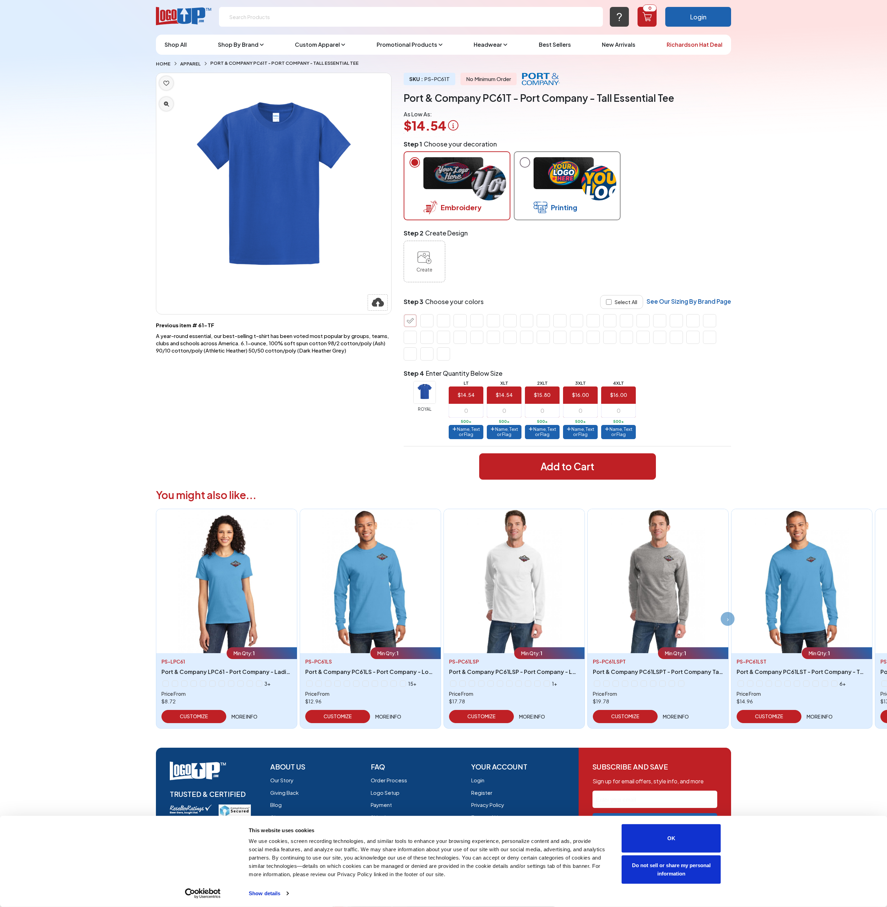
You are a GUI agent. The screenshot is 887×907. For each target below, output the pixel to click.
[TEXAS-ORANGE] (693, 320)
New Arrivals (618, 44)
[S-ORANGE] (547, 684)
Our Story (281, 780)
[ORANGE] (543, 320)
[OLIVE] (526, 320)
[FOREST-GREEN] (427, 354)
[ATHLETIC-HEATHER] (175, 684)
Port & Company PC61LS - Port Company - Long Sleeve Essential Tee (399, 671)
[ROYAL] (410, 320)
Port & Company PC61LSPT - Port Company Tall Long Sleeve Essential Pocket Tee (704, 671)
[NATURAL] (240, 684)
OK (671, 838)
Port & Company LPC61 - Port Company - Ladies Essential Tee (245, 671)
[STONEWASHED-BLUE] (659, 320)
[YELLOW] (427, 337)
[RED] (576, 320)
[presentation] (728, 619)
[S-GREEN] (537, 684)
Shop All (176, 44)
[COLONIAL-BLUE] (593, 337)
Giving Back (284, 792)
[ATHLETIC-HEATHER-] (477, 337)
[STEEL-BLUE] (643, 320)
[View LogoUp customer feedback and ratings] (191, 808)
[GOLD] (443, 354)
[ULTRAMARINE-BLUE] (709, 320)
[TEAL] (676, 320)
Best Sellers (555, 44)
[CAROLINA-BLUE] (560, 337)
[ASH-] (460, 337)
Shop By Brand (238, 44)
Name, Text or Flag (468, 431)
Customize (194, 716)
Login (698, 17)
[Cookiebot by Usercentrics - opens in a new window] (203, 893)
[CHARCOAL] (576, 337)
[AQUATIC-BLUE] (610, 337)
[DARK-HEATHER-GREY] (643, 337)
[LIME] (477, 320)
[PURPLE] (560, 320)
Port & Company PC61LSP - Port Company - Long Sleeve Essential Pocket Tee (555, 671)
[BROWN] (510, 337)
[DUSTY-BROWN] (693, 337)
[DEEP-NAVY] (676, 337)
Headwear (488, 44)
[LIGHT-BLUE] (443, 320)
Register (481, 792)
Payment (381, 804)
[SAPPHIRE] (626, 320)
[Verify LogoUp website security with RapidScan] (235, 810)
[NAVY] (510, 320)
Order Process (389, 780)
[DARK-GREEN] (626, 337)
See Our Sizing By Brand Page (689, 301)
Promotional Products (407, 44)
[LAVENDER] (231, 684)
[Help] (619, 17)
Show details (264, 893)
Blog (276, 804)
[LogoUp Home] (184, 16)
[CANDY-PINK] (526, 337)
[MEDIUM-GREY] (493, 320)
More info (244, 716)
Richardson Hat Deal (694, 44)
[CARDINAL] (543, 337)
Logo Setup (385, 792)
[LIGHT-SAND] (460, 320)
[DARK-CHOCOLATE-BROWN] (443, 337)
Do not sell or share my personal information (671, 869)
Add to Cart (567, 466)
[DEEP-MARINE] (659, 337)
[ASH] (453, 684)
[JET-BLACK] (593, 320)
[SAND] (610, 320)
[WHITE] (410, 337)
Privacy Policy (487, 804)
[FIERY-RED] (410, 354)
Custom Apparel (317, 44)
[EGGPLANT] (709, 337)
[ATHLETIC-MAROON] (493, 337)
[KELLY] (427, 320)
